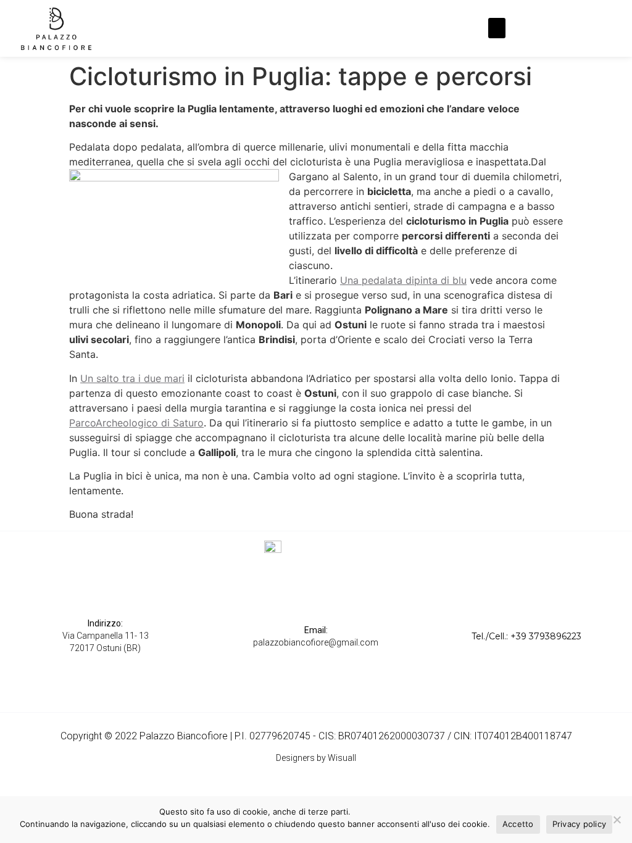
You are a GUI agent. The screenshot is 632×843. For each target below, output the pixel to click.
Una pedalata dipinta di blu (403, 280)
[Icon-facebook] (533, 28)
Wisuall (342, 758)
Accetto (518, 824)
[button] (496, 28)
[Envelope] (579, 28)
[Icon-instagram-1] (556, 28)
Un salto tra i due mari (132, 378)
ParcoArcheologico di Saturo (136, 423)
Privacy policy (579, 824)
